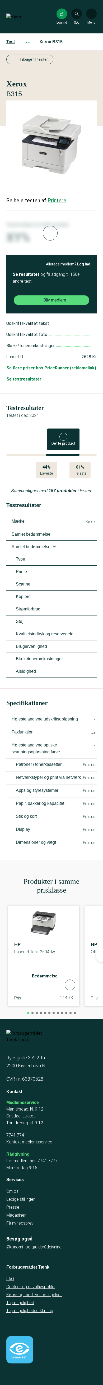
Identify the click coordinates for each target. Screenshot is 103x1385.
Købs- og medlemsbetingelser (34, 1294)
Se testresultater (23, 379)
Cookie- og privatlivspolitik (30, 1286)
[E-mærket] (19, 1349)
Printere (57, 200)
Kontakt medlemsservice (29, 1141)
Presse (12, 1207)
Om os (12, 1191)
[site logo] (23, 17)
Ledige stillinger (20, 1199)
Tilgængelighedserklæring (29, 1310)
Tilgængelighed (20, 1302)
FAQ (10, 1278)
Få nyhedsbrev (20, 1223)
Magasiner (16, 1215)
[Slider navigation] (28, 1013)
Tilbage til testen (34, 59)
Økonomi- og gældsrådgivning (34, 1246)
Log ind (83, 264)
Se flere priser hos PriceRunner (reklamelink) (51, 367)
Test (10, 42)
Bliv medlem (54, 300)
